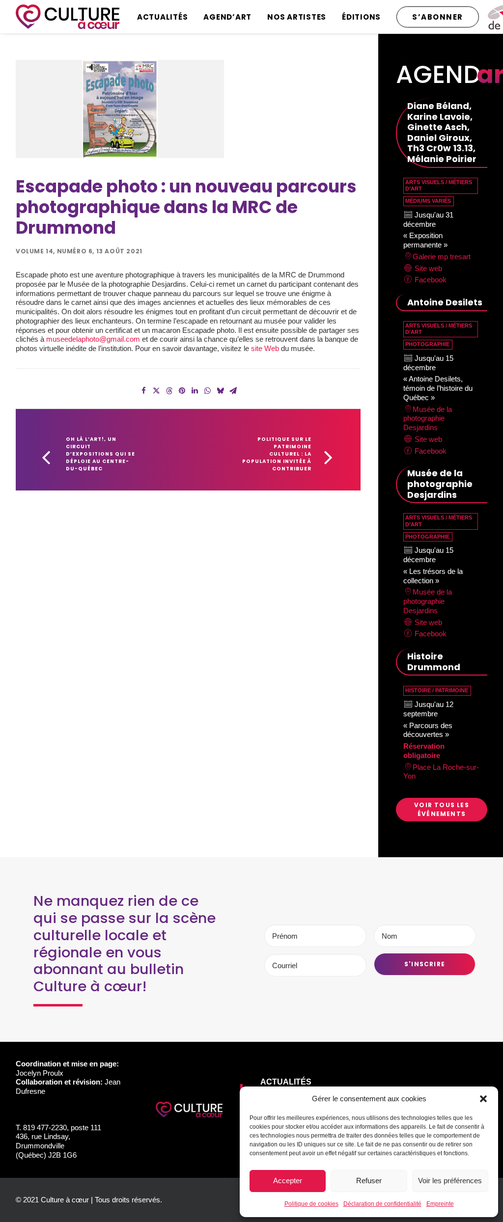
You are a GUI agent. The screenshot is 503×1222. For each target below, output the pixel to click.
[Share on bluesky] (220, 391)
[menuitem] (166, 16)
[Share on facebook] (143, 391)
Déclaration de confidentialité (382, 1203)
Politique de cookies (311, 1203)
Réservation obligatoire (424, 751)
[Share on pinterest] (182, 391)
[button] (483, 1099)
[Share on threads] (169, 391)
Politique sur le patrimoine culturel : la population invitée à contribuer (277, 453)
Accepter (287, 1180)
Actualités (162, 17)
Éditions (361, 17)
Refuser (369, 1180)
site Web (265, 348)
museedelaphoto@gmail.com (93, 339)
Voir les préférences (450, 1180)
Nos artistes (296, 17)
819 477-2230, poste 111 (62, 1127)
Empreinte (440, 1203)
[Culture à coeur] (67, 16)
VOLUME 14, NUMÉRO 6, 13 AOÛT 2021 (79, 251)
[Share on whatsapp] (207, 391)
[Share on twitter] (156, 391)
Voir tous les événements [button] (442, 809)
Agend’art (227, 17)
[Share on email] (233, 391)
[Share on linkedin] (194, 391)
